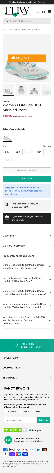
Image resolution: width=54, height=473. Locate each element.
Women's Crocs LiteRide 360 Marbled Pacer (25, 30)
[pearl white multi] (7, 137)
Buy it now (27, 178)
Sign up (15, 216)
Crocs (6, 101)
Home (5, 30)
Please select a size (27, 170)
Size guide (47, 146)
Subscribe (43, 420)
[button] (43, 11)
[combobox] (27, 21)
